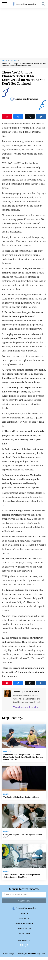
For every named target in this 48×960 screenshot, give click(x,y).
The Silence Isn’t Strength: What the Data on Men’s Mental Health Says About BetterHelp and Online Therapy (23, 757)
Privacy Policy (24, 929)
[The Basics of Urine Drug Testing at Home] (24, 778)
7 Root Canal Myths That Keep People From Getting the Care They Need (21, 876)
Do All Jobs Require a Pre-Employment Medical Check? (22, 836)
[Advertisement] (24, 33)
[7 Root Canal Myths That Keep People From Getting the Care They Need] (24, 856)
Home (4, 60)
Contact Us (24, 918)
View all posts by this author (26, 707)
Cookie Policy (24, 934)
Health (6, 794)
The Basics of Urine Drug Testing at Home (21, 797)
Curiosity (13, 60)
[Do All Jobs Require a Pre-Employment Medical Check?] (24, 816)
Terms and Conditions (24, 923)
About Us (24, 913)
